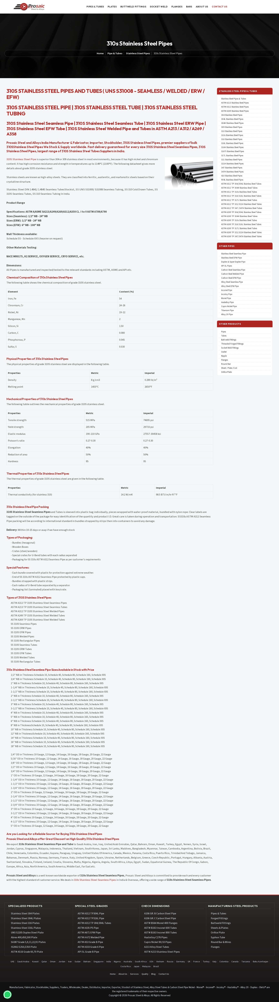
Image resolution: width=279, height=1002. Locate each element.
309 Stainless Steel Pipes (231, 127)
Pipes (223, 331)
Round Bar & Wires (221, 942)
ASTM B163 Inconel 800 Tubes (160, 932)
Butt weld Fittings (228, 340)
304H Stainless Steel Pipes (232, 123)
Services (134, 974)
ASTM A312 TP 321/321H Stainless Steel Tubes (241, 204)
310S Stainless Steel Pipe (21, 159)
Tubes (223, 335)
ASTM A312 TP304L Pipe (91, 913)
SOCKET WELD (159, 6)
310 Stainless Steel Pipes (231, 131)
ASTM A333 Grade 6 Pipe (91, 947)
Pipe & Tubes (115, 53)
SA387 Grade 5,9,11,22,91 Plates (28, 942)
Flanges (224, 360)
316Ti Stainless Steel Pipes (232, 151)
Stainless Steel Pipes (138, 53)
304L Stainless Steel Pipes (232, 119)
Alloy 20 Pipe (227, 314)
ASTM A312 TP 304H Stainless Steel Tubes (239, 188)
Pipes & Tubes (218, 913)
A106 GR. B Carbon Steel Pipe (160, 913)
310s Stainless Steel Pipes (232, 135)
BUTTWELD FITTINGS (133, 6)
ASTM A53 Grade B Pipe (90, 942)
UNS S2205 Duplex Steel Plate (27, 932)
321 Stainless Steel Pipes (231, 159)
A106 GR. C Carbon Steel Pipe (160, 918)
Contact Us (164, 974)
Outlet (224, 352)
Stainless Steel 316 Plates (25, 923)
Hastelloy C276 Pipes (155, 937)
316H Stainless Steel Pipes (232, 147)
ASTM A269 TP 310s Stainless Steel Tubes (239, 220)
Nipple (224, 356)
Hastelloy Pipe (227, 302)
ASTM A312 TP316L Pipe (91, 918)
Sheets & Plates (219, 928)
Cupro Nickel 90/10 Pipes (157, 942)
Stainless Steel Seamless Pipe (233, 253)
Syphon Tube (218, 937)
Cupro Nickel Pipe (229, 306)
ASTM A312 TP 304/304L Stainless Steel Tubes (241, 184)
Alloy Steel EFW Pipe (230, 286)
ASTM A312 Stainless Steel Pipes (235, 107)
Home (100, 53)
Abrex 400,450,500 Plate (24, 937)
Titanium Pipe (227, 310)
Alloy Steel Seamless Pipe (232, 282)
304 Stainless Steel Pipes (231, 115)
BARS (189, 6)
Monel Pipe (226, 298)
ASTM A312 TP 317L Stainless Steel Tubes (239, 200)
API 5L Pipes (226, 266)
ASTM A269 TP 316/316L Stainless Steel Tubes (241, 224)
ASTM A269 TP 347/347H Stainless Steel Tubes (241, 236)
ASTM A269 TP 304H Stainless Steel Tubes (239, 216)
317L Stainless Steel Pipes (232, 155)
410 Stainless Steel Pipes (231, 176)
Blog (153, 974)
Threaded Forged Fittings (232, 344)
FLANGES (176, 6)
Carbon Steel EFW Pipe (231, 278)
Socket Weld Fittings (230, 348)
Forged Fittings (219, 918)
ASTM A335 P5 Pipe (88, 928)
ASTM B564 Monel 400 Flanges (160, 923)
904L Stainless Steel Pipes (232, 180)
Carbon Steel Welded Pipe (232, 274)
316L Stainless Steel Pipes (232, 143)
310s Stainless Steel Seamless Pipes (95, 880)
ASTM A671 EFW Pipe (89, 932)
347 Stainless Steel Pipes (231, 167)
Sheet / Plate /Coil (229, 368)
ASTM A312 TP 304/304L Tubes (94, 923)
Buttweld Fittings (221, 923)
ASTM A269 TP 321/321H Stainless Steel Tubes (241, 232)
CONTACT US (219, 6)
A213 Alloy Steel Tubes (156, 947)
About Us (123, 974)
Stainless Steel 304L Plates (26, 918)
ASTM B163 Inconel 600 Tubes (160, 928)
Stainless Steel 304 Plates (25, 913)
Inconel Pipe (226, 290)
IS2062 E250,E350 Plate (24, 947)
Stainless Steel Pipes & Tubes (233, 99)
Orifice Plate (226, 372)
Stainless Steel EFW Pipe (231, 258)
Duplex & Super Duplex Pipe (233, 262)
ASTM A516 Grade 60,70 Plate (27, 952)
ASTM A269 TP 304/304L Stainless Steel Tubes (241, 212)
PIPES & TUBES (95, 6)
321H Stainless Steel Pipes (232, 163)
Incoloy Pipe (226, 294)
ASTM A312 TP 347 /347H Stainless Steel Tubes (241, 208)
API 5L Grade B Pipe (88, 952)
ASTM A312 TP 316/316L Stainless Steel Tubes (241, 196)
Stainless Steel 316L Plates (26, 928)
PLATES (112, 6)
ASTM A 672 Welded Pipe (91, 937)
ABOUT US (202, 6)
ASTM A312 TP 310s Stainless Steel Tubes (239, 192)
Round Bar (226, 364)
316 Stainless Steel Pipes (231, 139)
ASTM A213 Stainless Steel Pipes (235, 103)
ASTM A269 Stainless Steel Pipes (235, 111)
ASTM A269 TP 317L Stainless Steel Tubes (239, 228)
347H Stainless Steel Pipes (232, 171)
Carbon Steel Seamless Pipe (233, 270)
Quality (145, 974)
